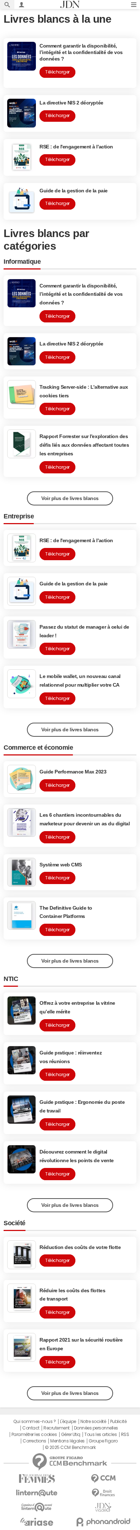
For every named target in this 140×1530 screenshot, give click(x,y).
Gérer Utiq (70, 1434)
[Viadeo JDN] (103, 1507)
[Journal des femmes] (37, 1478)
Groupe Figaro (103, 1441)
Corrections (34, 1441)
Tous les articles (100, 1434)
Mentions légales (67, 1441)
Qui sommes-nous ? (34, 1421)
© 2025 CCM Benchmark (70, 1447)
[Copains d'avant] (37, 1507)
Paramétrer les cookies (34, 1434)
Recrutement (56, 1428)
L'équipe (68, 1421)
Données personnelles (96, 1428)
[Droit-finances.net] (103, 1493)
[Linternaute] (37, 1493)
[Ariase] (37, 1522)
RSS (125, 1434)
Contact (30, 1428)
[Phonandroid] (103, 1521)
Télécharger (57, 316)
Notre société (93, 1421)
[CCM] (103, 1478)
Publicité (118, 1421)
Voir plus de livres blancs (70, 498)
